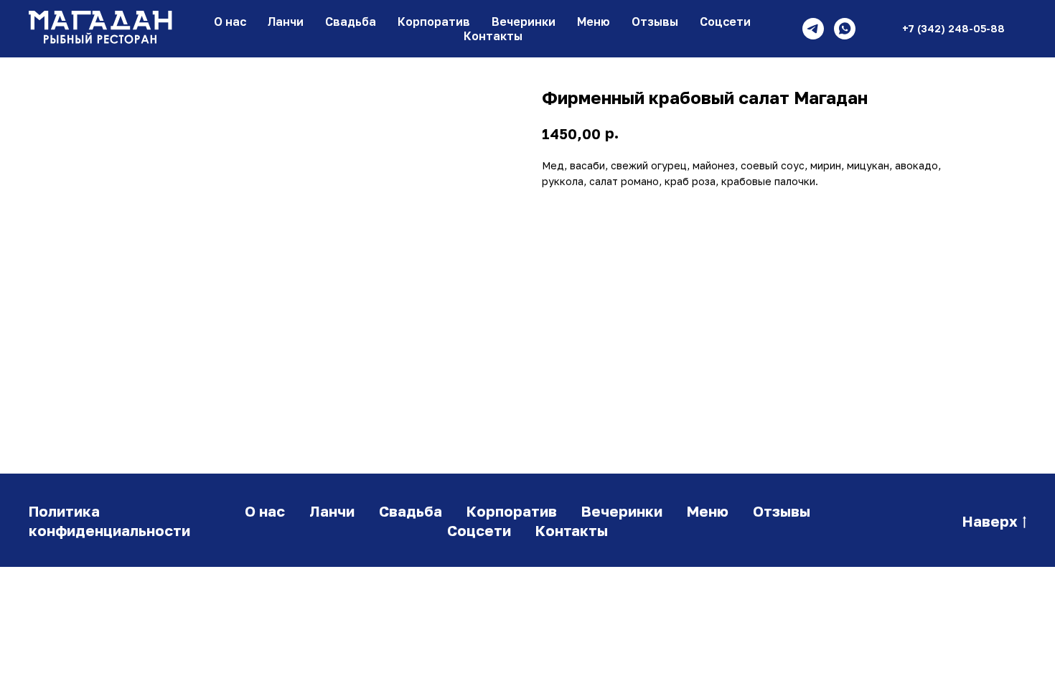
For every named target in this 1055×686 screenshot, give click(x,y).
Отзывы (655, 21)
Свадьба (350, 21)
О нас (230, 21)
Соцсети (725, 21)
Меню (593, 21)
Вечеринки (523, 21)
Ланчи (286, 21)
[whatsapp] (844, 28)
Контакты (493, 36)
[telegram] (813, 28)
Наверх (990, 521)
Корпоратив (434, 21)
